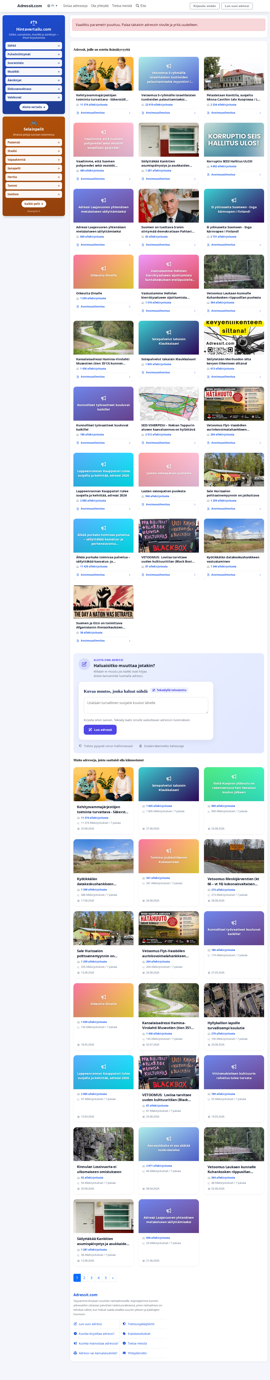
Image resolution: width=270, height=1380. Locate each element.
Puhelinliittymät (34, 54)
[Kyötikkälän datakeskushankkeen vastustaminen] (234, 549)
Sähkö (34, 46)
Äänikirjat (34, 80)
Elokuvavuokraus (34, 89)
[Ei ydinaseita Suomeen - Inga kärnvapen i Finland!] (234, 219)
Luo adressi (103, 729)
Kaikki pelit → (33, 204)
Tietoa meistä (122, 6)
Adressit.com (29, 6)
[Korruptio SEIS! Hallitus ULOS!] (234, 151)
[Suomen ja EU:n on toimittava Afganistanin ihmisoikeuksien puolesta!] (103, 615)
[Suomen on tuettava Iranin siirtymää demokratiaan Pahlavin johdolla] (169, 219)
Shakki (34, 151)
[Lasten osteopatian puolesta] (169, 481)
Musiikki (34, 71)
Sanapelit (34, 168)
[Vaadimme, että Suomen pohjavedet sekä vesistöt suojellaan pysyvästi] (103, 153)
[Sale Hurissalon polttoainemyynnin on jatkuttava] (234, 483)
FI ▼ (54, 5)
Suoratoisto (34, 63)
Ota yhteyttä (100, 6)
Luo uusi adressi (237, 6)
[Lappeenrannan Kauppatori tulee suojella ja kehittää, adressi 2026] (103, 483)
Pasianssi (34, 142)
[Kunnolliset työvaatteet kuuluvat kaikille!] (103, 417)
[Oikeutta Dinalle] (103, 283)
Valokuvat (34, 97)
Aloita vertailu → (33, 107)
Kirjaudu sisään (204, 6)
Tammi (34, 186)
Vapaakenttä (34, 160)
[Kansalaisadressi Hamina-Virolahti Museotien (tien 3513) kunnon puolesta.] (103, 351)
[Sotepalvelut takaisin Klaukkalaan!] (169, 349)
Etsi (143, 6)
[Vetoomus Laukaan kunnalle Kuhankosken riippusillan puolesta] (234, 285)
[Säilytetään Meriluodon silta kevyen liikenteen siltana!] (234, 351)
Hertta (34, 177)
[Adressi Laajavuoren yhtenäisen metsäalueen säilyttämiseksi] (103, 219)
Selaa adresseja (75, 6)
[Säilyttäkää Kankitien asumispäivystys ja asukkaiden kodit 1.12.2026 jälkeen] (169, 153)
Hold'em (34, 194)
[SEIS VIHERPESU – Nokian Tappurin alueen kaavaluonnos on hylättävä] (169, 417)
